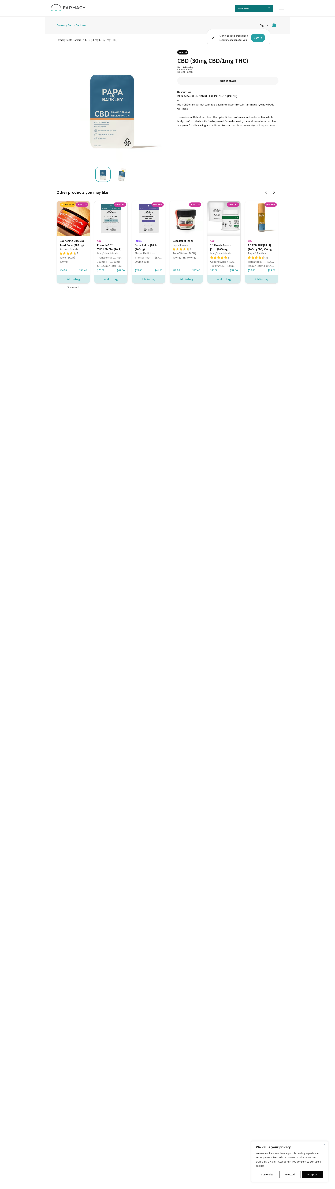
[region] (289, 1161)
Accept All (312, 1174)
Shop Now (243, 8)
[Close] (324, 1144)
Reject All (290, 1174)
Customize (267, 1174)
